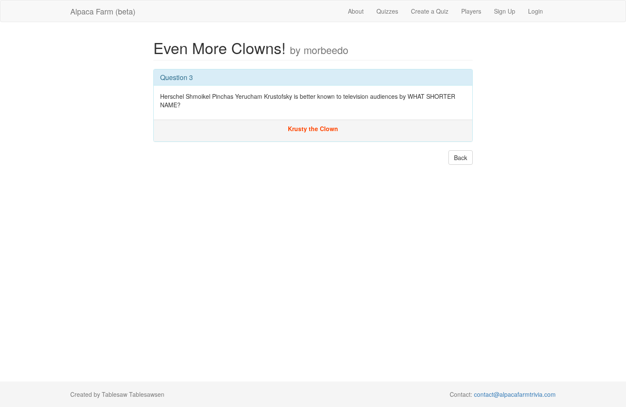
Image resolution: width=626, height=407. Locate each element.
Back (460, 157)
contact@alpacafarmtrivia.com (515, 394)
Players (471, 11)
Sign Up (504, 11)
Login (535, 11)
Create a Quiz (429, 11)
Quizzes (387, 11)
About (356, 11)
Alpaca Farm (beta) (102, 11)
